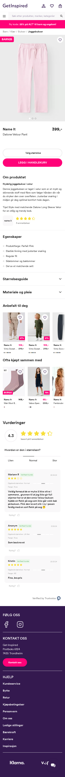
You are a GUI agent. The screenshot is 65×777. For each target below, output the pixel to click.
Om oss (7, 718)
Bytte (6, 690)
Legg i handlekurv (32, 162)
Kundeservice (11, 683)
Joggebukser (35, 31)
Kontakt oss (14, 662)
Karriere (8, 739)
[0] (52, 5)
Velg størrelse (33, 153)
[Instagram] (20, 624)
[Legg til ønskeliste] (60, 40)
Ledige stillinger (13, 725)
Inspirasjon (9, 746)
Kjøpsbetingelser (13, 704)
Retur (6, 697)
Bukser (21, 31)
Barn (5, 31)
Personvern (10, 711)
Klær (12, 31)
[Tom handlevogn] (60, 5)
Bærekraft (9, 732)
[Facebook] (6, 624)
